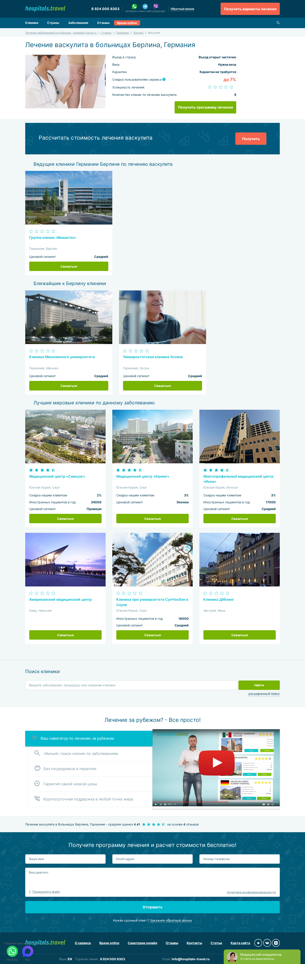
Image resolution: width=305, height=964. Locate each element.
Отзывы (103, 23)
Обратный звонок (182, 9)
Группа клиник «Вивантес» (52, 237)
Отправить (152, 907)
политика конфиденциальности (251, 892)
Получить (251, 139)
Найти (259, 685)
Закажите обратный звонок (171, 920)
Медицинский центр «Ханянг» (142, 476)
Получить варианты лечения (250, 9)
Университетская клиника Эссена (153, 357)
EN (70, 959)
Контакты (194, 943)
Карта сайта (240, 943)
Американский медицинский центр (60, 599)
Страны (53, 23)
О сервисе (83, 943)
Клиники (31, 23)
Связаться (69, 266)
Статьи (216, 943)
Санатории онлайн (142, 943)
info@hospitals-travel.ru (191, 959)
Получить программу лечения (205, 107)
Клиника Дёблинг (218, 599)
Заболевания (78, 23)
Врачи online (127, 23)
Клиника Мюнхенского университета (62, 357)
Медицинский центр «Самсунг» (57, 476)
